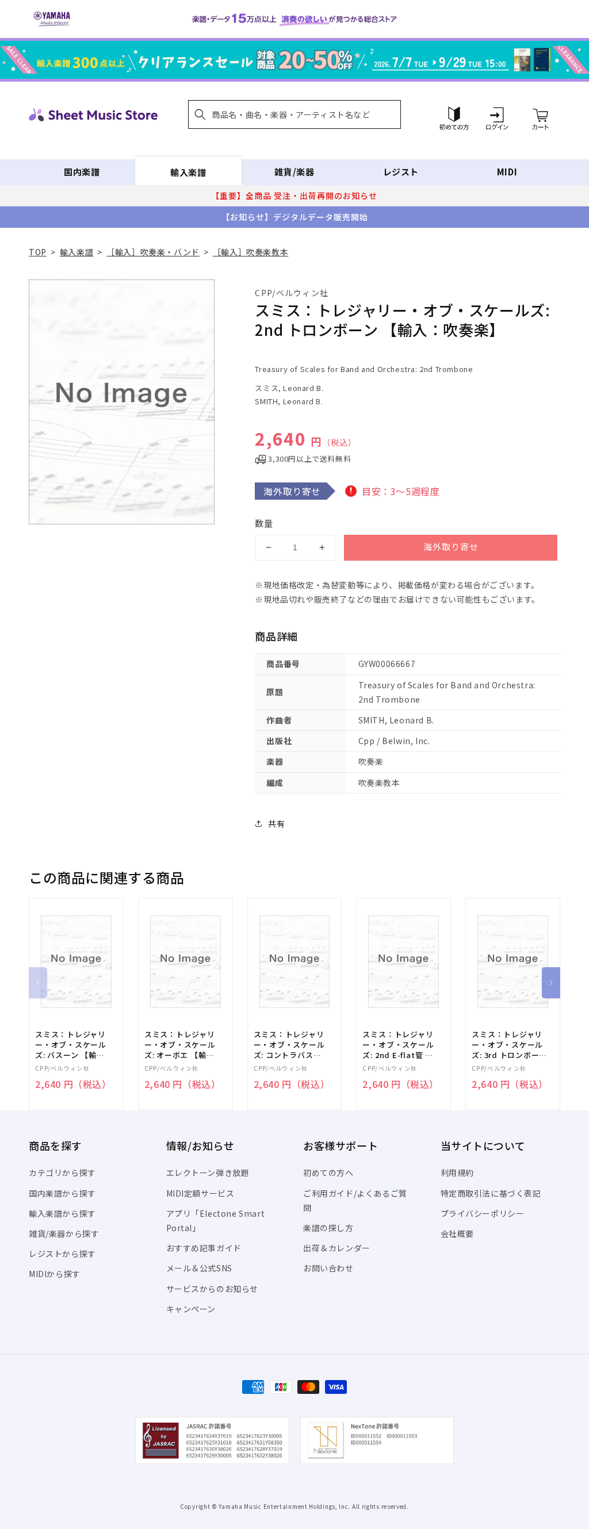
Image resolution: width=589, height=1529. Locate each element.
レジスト (401, 172)
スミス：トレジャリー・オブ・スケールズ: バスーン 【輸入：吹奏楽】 (70, 1045)
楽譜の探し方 (328, 1227)
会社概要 (457, 1233)
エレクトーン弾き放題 (208, 1172)
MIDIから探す (55, 1273)
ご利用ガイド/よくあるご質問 (355, 1200)
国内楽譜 (82, 172)
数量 (264, 523)
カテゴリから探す (62, 1172)
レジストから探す (62, 1253)
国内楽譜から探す (62, 1193)
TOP (38, 252)
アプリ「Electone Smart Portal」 (215, 1220)
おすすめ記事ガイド (204, 1248)
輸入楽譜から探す (62, 1213)
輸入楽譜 (188, 172)
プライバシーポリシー (483, 1213)
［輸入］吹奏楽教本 (250, 252)
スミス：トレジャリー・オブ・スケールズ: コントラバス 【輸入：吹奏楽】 (289, 1045)
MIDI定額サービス (200, 1193)
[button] (294, 114)
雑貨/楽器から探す (64, 1233)
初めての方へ (328, 1172)
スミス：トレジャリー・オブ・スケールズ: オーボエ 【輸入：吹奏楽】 (180, 1045)
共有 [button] (276, 823)
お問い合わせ (328, 1268)
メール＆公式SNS (199, 1268)
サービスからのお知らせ (212, 1288)
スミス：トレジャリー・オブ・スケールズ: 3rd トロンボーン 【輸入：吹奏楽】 (509, 1045)
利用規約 (457, 1172)
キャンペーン (191, 1309)
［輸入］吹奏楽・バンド (153, 252)
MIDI (507, 172)
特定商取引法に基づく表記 (491, 1193)
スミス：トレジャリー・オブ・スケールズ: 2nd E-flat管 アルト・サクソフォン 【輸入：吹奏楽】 (398, 1045)
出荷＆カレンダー (336, 1248)
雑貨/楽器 (294, 172)
